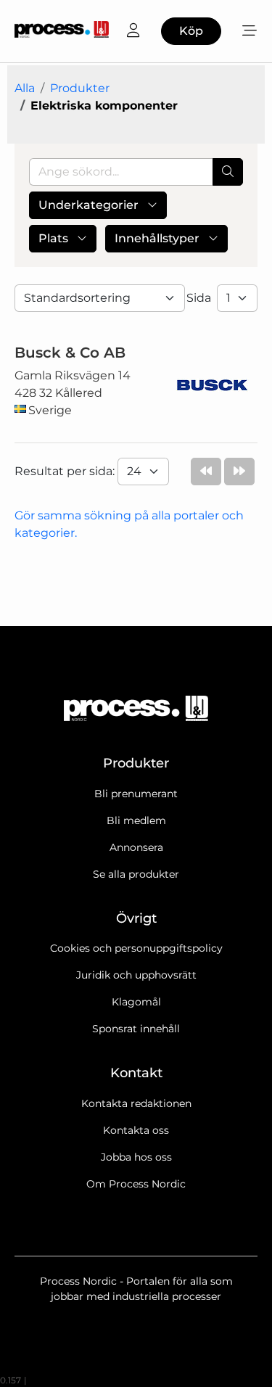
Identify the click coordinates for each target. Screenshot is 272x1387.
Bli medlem (136, 820)
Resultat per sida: (66, 471)
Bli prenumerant (136, 793)
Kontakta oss (136, 1130)
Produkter (80, 88)
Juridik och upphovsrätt (136, 974)
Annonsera (136, 847)
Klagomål (136, 1001)
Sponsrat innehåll (136, 1028)
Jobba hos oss (136, 1157)
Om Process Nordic (136, 1183)
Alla (25, 88)
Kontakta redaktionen (136, 1103)
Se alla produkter (136, 874)
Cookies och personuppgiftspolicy (136, 948)
